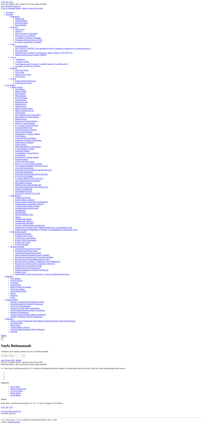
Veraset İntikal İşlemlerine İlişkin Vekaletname (27, 310)
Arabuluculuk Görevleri (24, 221)
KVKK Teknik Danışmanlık (25, 240)
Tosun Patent (15, 387)
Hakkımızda (14, 17)
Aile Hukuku (20, 89)
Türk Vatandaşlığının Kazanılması (27, 181)
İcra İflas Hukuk (21, 98)
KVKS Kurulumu (22, 244)
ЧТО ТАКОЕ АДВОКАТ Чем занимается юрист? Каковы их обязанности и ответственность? (53, 48)
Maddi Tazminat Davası (24, 108)
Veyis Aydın (19, 72)
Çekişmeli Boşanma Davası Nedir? (28, 249)
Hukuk (13, 293)
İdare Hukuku (20, 94)
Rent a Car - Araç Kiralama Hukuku (28, 164)
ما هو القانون (20, 59)
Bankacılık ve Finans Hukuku (26, 121)
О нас (12, 44)
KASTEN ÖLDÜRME (24, 176)
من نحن (13, 57)
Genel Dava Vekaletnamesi (20, 306)
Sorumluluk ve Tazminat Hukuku (27, 134)
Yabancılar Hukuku (22, 151)
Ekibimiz (13, 68)
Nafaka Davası (20, 104)
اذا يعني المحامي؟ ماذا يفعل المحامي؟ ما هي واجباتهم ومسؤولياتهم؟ (41, 64)
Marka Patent (15, 325)
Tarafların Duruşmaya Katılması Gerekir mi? (31, 270)
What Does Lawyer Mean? (25, 36)
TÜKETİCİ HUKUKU (24, 172)
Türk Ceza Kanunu (17, 289)
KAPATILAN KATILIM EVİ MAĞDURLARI (33, 170)
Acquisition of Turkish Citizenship (28, 38)
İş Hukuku (14, 283)
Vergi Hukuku (20, 136)
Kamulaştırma (15, 285)
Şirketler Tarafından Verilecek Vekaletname (26, 317)
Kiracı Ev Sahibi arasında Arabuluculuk (30, 225)
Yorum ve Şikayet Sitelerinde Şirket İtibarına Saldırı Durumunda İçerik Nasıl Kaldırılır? (42, 321)
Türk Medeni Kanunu (18, 291)
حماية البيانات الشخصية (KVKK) (28, 66)
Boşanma (13, 295)
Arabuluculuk (15, 196)
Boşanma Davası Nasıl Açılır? (26, 251)
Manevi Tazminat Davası (24, 111)
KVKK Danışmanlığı (18, 232)
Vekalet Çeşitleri (12, 300)
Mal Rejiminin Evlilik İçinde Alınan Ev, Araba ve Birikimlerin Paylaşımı (42, 274)
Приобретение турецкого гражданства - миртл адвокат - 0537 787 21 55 (44, 53)
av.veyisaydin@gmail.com (11, 6)
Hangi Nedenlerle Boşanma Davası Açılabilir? (32, 255)
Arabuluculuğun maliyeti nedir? (27, 208)
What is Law (20, 29)
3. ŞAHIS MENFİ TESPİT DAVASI (29, 179)
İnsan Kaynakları (21, 23)
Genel (12, 298)
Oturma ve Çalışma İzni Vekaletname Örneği (27, 302)
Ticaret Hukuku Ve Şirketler (25, 138)
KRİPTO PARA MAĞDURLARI (28, 185)
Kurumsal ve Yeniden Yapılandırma (28, 140)
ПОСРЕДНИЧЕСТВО (24, 215)
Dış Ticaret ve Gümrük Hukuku (27, 157)
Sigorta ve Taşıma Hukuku (25, 123)
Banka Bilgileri (20, 25)
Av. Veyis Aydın (16, 391)
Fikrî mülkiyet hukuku (23, 183)
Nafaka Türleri (20, 272)
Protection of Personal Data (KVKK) (29, 40)
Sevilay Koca (20, 77)
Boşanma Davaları (17, 247)
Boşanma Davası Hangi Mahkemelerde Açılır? (32, 259)
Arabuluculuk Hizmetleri (24, 223)
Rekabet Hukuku (21, 159)
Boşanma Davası (21, 102)
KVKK (13, 79)
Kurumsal (9, 14)
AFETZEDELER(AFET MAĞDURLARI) (31, 187)
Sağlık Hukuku (20, 145)
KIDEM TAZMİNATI (23, 189)
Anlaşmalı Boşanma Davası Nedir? (28, 253)
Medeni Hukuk (20, 91)
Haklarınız (9, 319)
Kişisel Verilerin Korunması (25, 81)
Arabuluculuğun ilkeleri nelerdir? (27, 206)
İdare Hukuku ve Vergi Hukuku (27, 117)
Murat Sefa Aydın (21, 70)
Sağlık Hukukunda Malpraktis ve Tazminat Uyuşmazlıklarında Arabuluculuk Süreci (46, 230)
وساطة (18, 217)
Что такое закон (21, 51)
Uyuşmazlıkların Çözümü (24, 149)
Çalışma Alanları (16, 87)
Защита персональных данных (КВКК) (31, 55)
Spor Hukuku (20, 113)
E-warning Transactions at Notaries (28, 42)
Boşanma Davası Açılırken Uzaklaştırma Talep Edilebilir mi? (37, 261)
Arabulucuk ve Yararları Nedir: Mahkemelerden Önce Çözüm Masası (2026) (43, 228)
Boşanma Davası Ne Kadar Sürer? (28, 268)
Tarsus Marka (15, 395)
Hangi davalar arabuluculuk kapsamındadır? (31, 202)
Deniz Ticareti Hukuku (23, 132)
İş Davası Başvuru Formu (24, 162)
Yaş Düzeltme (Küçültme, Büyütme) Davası (31, 166)
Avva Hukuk (10, 85)
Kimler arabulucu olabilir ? (25, 200)
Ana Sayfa (10, 12)
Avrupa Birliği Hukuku (23, 128)
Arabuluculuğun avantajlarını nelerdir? (29, 204)
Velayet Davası (20, 106)
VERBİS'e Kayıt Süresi (24, 236)
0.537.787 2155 (7, 2)
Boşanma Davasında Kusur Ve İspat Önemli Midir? (34, 257)
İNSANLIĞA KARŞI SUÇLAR (27, 193)
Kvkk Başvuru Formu (23, 83)
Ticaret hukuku (20, 100)
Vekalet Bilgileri (21, 21)
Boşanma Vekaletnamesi (19, 312)
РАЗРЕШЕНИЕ (21, 46)
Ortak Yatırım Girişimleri (24, 142)
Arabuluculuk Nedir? (23, 198)
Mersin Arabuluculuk (18, 389)
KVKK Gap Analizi (22, 242)
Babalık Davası (21, 119)
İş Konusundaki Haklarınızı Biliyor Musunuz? (27, 329)
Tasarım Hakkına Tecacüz (20, 327)
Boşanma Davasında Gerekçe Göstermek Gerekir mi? (35, 264)
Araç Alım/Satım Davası (24, 168)
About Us (14, 27)
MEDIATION (20, 213)
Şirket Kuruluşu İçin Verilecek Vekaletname (26, 304)
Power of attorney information (26, 34)
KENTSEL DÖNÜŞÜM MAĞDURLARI (31, 174)
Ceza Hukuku (20, 155)
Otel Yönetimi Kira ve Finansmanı (28, 115)
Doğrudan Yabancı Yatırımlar (26, 130)
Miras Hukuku (20, 96)
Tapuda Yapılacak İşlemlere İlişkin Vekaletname (28, 315)
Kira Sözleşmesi (16, 323)
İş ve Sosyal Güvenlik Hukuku (26, 125)
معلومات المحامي (22, 62)
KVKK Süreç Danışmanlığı (25, 238)
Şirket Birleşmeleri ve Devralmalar (28, 147)
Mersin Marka (15, 393)
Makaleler (9, 276)
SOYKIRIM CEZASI (23, 191)
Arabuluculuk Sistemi (23, 219)
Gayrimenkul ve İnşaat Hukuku (27, 153)
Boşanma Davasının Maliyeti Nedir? (28, 266)
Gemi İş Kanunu (16, 281)
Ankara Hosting (14, 422)
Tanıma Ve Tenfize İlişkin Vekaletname (25, 308)
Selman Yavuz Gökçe (23, 74)
